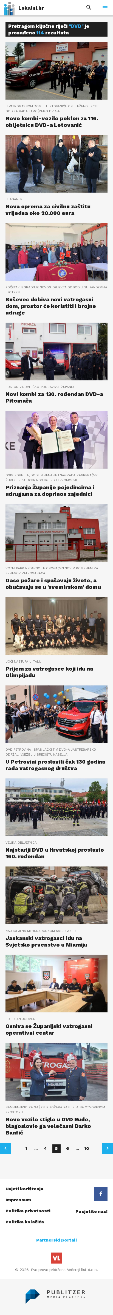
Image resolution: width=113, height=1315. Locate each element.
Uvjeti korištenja (24, 1188)
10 (86, 1148)
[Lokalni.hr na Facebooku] (101, 1194)
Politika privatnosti (27, 1210)
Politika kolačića (24, 1221)
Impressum (18, 1199)
